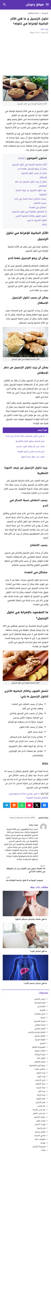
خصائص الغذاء (39, 1069)
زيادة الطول (40, 1073)
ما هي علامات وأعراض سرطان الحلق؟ (31, 919)
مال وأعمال (41, 1128)
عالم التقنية (40, 1098)
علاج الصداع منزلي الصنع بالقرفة (31, 451)
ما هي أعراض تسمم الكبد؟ (35, 983)
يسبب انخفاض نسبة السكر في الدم (30, 199)
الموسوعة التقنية (38, 1047)
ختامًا (44, 224)
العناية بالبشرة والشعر (36, 1032)
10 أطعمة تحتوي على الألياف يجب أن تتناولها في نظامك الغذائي (26, 868)
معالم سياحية (40, 1132)
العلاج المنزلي (40, 1028)
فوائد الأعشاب (39, 1124)
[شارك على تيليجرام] (6, 805)
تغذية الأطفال (39, 1061)
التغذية (42, 1010)
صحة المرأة (41, 1095)
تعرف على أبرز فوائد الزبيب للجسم (30, 446)
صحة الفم (41, 1091)
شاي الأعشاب (40, 1080)
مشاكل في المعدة (38, 207)
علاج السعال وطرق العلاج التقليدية (30, 441)
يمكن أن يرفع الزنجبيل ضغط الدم (32, 169)
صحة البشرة (40, 1087)
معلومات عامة (40, 1139)
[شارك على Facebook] (44, 805)
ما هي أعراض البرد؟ (38, 951)
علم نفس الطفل (39, 1113)
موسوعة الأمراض (39, 1146)
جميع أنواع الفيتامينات (37, 1065)
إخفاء (21, 158)
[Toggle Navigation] (47, 4)
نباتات (43, 1150)
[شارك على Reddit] (14, 805)
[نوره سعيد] (43, 826)
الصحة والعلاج (33, 13)
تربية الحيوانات (40, 1054)
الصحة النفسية (39, 1021)
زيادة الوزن (41, 1076)
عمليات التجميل (39, 1117)
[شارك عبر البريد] (29, 805)
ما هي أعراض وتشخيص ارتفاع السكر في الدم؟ (24, 436)
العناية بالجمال (39, 1036)
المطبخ (42, 1043)
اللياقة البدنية (40, 1039)
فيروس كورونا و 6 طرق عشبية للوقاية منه (24, 879)
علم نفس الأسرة (39, 1109)
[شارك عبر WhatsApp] (22, 805)
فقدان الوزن (40, 1120)
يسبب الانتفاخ (40, 203)
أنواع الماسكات (39, 1002)
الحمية (43, 1017)
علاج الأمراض (40, 1102)
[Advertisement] (25, 55)
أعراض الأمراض (39, 999)
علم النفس (41, 1106)
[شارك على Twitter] (37, 805)
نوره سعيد (44, 29)
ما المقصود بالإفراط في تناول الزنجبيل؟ (29, 212)
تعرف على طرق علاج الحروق (32, 457)
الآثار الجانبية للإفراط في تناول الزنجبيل (29, 164)
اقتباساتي (41, 1006)
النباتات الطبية (40, 1050)
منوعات (42, 1143)
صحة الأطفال (40, 1084)
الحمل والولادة (39, 1014)
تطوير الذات (40, 1058)
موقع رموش (35, 5)
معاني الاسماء (39, 1135)
